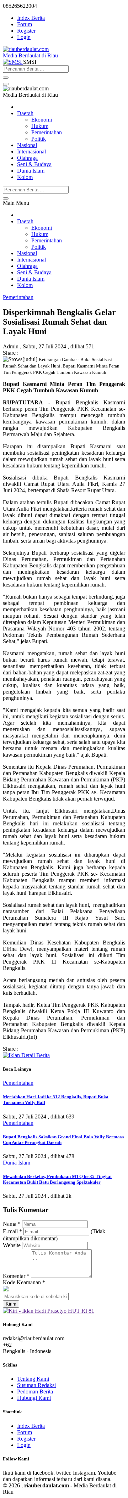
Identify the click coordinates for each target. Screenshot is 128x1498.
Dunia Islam (30, 171)
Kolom (25, 177)
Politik (38, 139)
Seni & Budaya (34, 164)
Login (24, 37)
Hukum (39, 126)
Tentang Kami (33, 1379)
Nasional (27, 145)
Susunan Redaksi (36, 1385)
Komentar (16, 1276)
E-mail (12, 1231)
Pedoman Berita (35, 1391)
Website (12, 1245)
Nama (12, 1224)
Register (26, 31)
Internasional (31, 151)
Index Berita (31, 18)
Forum (24, 24)
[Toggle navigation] (6, 84)
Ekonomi (41, 120)
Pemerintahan (46, 132)
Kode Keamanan (24, 1282)
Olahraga (27, 158)
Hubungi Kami (34, 1398)
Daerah (25, 113)
